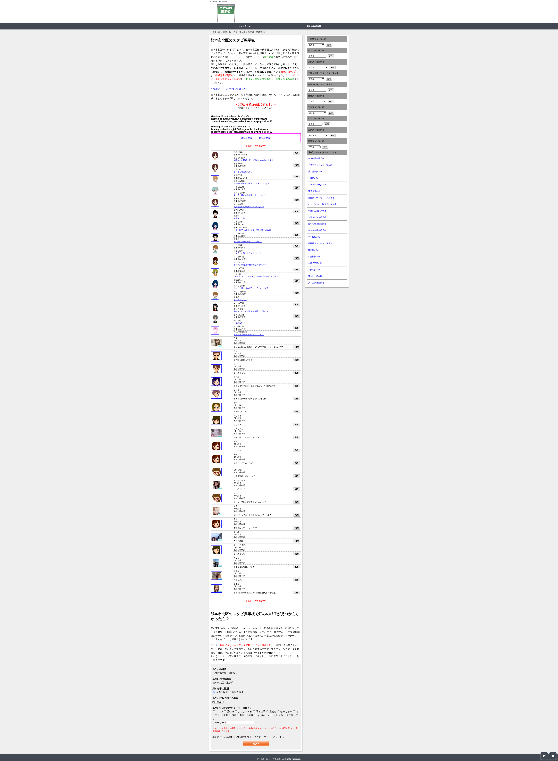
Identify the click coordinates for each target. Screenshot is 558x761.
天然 (225, 715)
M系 (242, 715)
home (544, 756)
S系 (234, 715)
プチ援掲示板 (314, 237)
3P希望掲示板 (314, 191)
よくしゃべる (245, 711)
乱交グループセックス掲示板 (321, 197)
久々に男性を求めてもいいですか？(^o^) (251, 288)
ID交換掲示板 (314, 256)
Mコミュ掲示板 (315, 276)
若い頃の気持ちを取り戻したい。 (248, 242)
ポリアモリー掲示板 (317, 184)
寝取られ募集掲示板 (317, 224)
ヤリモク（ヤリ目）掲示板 (320, 165)
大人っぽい (278, 715)
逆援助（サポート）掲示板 (320, 243)
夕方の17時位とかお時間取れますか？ (250, 265)
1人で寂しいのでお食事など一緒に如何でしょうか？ (256, 277)
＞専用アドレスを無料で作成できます (230, 88)
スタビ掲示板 (314, 269)
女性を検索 (247, 137)
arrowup (553, 756)
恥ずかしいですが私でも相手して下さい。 (252, 311)
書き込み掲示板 (314, 26)
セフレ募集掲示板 (316, 158)
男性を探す (238, 692)
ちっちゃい (263, 715)
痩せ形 (273, 711)
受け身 (230, 711)
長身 (250, 715)
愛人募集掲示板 (315, 171)
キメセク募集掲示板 (317, 230)
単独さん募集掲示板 (317, 211)
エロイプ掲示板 (315, 263)
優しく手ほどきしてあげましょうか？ (250, 195)
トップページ (244, 26)
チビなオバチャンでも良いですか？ (249, 335)
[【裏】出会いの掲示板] (225, 13)
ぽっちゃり (286, 711)
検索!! (256, 743)
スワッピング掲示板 (317, 217)
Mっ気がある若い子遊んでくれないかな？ (251, 184)
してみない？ (239, 323)
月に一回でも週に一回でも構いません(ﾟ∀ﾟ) (252, 230)
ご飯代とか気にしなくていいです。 (249, 253)
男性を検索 (265, 137)
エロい (219, 711)
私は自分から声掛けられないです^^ (249, 207)
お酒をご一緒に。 (241, 218)
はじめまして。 (240, 300)
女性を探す (222, 692)
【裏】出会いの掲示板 (270, 759)
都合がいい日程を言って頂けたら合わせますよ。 (254, 160)
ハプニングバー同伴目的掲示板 (322, 204)
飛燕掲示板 (313, 250)
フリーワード (219, 722)
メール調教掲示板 (316, 283)
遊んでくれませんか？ (243, 172)
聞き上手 (260, 711)
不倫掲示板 (313, 178)
